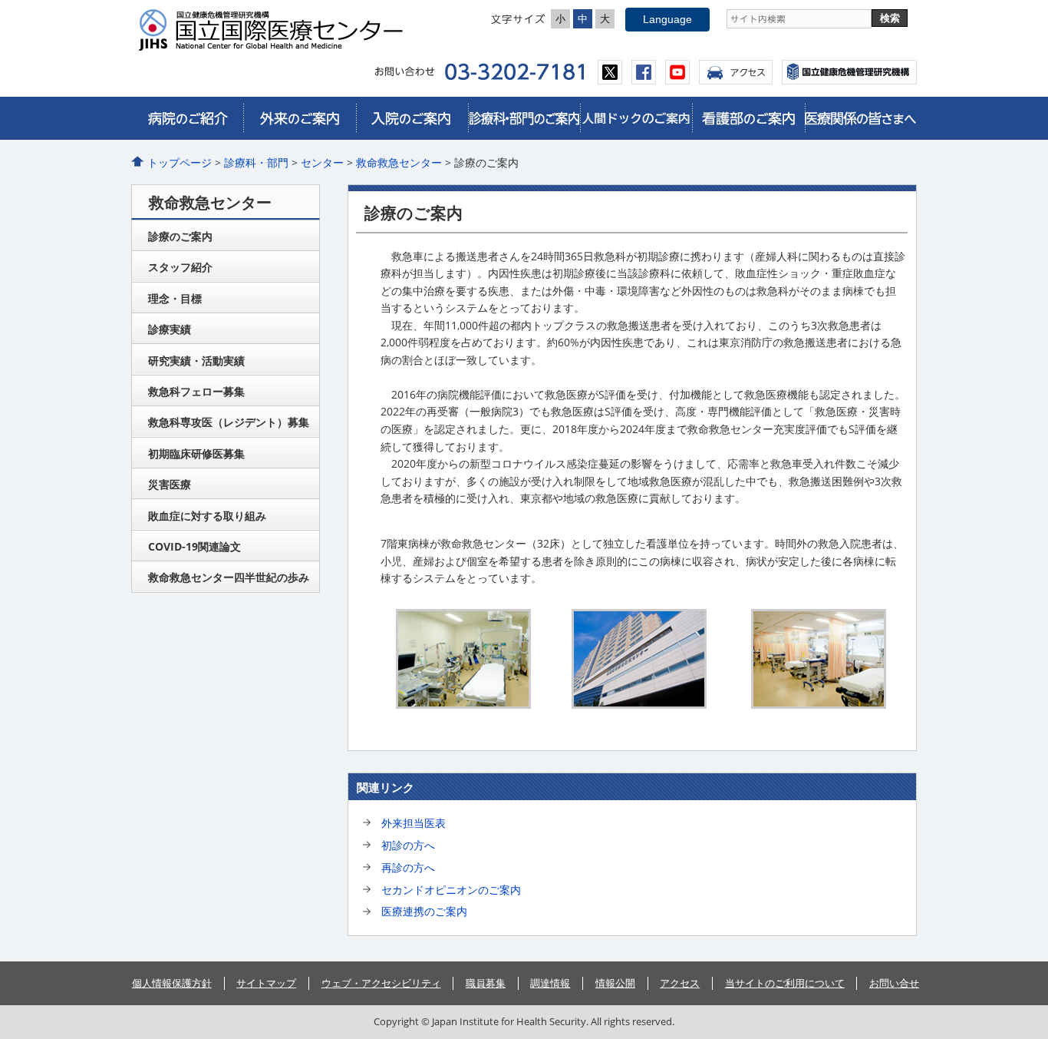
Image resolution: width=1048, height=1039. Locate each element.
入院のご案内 (412, 118)
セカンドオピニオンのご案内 (451, 889)
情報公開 (615, 983)
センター (322, 162)
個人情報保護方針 (172, 983)
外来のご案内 (299, 118)
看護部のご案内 (748, 118)
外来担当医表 (413, 823)
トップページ (179, 162)
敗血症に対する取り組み (207, 515)
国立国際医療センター (277, 30)
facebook (643, 72)
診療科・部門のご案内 (524, 118)
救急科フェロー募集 (196, 391)
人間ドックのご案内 (636, 118)
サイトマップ (266, 983)
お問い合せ (894, 983)
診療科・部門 (256, 162)
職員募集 (486, 983)
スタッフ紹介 (180, 267)
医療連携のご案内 (424, 911)
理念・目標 (175, 298)
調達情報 (550, 983)
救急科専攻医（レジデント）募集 (228, 422)
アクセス (736, 72)
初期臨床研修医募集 (196, 453)
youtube (677, 72)
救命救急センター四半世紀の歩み (228, 577)
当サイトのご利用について (785, 983)
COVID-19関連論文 (194, 546)
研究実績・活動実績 (196, 360)
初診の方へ (408, 845)
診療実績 (169, 329)
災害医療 (169, 484)
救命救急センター (399, 162)
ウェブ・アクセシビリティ (381, 983)
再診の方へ (408, 867)
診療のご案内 (180, 236)
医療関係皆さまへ (861, 118)
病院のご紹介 (187, 118)
